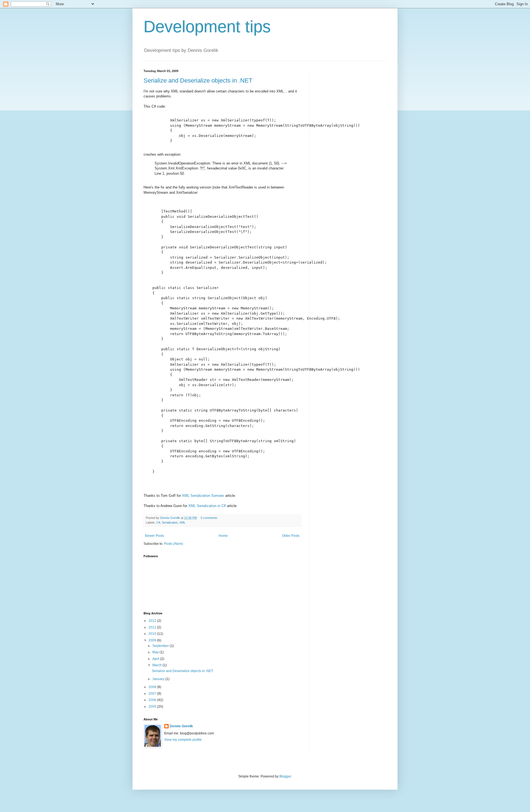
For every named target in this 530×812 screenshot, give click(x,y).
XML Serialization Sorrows (203, 495)
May (156, 652)
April (156, 659)
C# (158, 522)
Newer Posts (154, 536)
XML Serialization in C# (207, 506)
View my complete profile (183, 740)
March (157, 665)
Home (223, 536)
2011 (153, 627)
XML (182, 522)
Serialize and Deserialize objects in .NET (198, 80)
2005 (153, 706)
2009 (153, 640)
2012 (153, 621)
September (161, 646)
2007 (153, 694)
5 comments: (210, 517)
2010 (153, 634)
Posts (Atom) (173, 544)
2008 (153, 687)
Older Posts (291, 536)
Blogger (285, 776)
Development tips (207, 26)
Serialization (170, 522)
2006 (153, 700)
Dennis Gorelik (181, 726)
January (158, 679)
